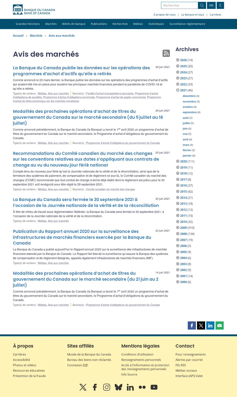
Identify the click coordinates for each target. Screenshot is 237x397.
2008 (183, 234)
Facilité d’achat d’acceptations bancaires (109, 93)
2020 (183, 161)
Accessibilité (21, 360)
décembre (189, 96)
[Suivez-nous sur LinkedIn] (131, 390)
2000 (183, 282)
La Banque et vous (192, 14)
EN (211, 5)
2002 (183, 270)
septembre (190, 112)
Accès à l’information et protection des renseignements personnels (145, 367)
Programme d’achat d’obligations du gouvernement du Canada (123, 143)
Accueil (18, 36)
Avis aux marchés (62, 36)
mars (186, 145)
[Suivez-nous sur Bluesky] (119, 390)
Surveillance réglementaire (187, 24)
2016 (183, 185)
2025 (183, 66)
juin (185, 128)
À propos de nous (165, 14)
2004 (183, 258)
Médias (138, 24)
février (187, 150)
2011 (183, 216)
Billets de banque (73, 24)
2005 (183, 252)
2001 (183, 276)
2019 (183, 167)
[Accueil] (34, 9)
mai (185, 134)
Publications (99, 24)
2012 (183, 210)
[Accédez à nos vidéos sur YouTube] (154, 390)
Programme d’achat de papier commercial (121, 97)
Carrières (215, 14)
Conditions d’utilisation (137, 354)
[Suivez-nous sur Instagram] (107, 390)
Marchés (51, 24)
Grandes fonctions (28, 24)
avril (185, 139)
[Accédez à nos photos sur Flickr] (142, 390)
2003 (183, 264)
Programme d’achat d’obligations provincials (69, 97)
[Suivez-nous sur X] (83, 390)
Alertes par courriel (189, 360)
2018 (183, 173)
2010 (183, 222)
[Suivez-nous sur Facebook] (95, 390)
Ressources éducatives (29, 370)
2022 (183, 84)
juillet (186, 123)
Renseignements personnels (141, 360)
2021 (183, 90)
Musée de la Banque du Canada (89, 354)
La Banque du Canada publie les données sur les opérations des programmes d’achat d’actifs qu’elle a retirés (81, 71)
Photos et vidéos (24, 365)
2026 (183, 60)
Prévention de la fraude (29, 376)
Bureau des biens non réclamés (89, 360)
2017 (183, 179)
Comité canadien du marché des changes (110, 189)
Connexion (77, 365)
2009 (183, 228)
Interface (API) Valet (189, 376)
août (186, 117)
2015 (183, 192)
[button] (192, 325)
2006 (183, 246)
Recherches (120, 24)
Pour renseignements (191, 354)
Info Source (129, 374)
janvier (187, 155)
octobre (188, 107)
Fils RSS (181, 365)
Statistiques (156, 24)
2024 (183, 72)
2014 (183, 198)
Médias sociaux (186, 370)
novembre (189, 101)
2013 (183, 204)
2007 (183, 240)
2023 (183, 78)
